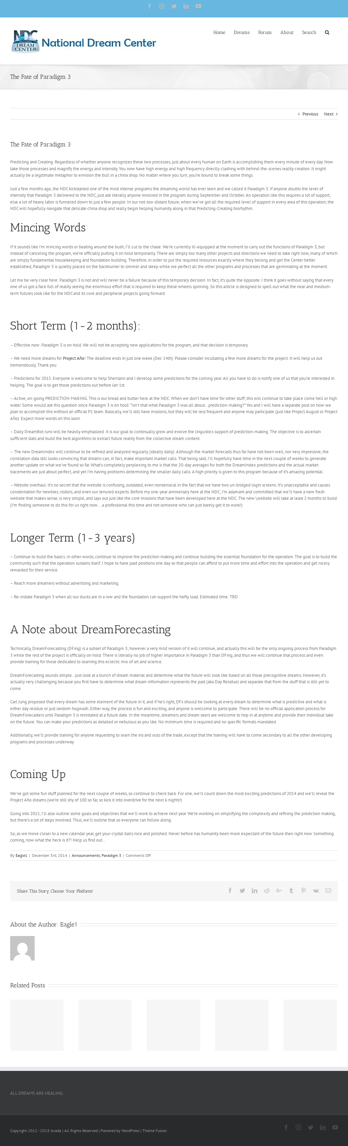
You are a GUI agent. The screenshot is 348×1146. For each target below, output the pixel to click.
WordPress (130, 1130)
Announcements (86, 855)
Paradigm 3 (111, 855)
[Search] (327, 32)
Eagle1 (22, 855)
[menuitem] (219, 32)
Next (328, 114)
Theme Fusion (154, 1130)
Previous (310, 114)
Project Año (73, 358)
